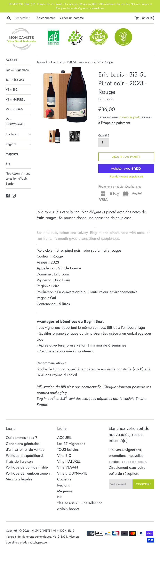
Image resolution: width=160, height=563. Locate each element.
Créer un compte (72, 17)
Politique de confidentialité (27, 467)
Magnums (12, 153)
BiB (8, 163)
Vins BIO (12, 89)
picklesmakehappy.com (34, 542)
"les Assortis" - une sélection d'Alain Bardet (18, 178)
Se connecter (46, 17)
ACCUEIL (12, 60)
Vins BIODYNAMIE (15, 121)
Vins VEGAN (14, 109)
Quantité (103, 135)
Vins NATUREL (15, 99)
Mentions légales (19, 479)
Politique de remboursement (28, 473)
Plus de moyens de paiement (126, 176)
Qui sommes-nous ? (21, 437)
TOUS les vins (15, 80)
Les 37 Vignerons (17, 70)
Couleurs (18, 134)
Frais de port (129, 117)
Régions (18, 144)
